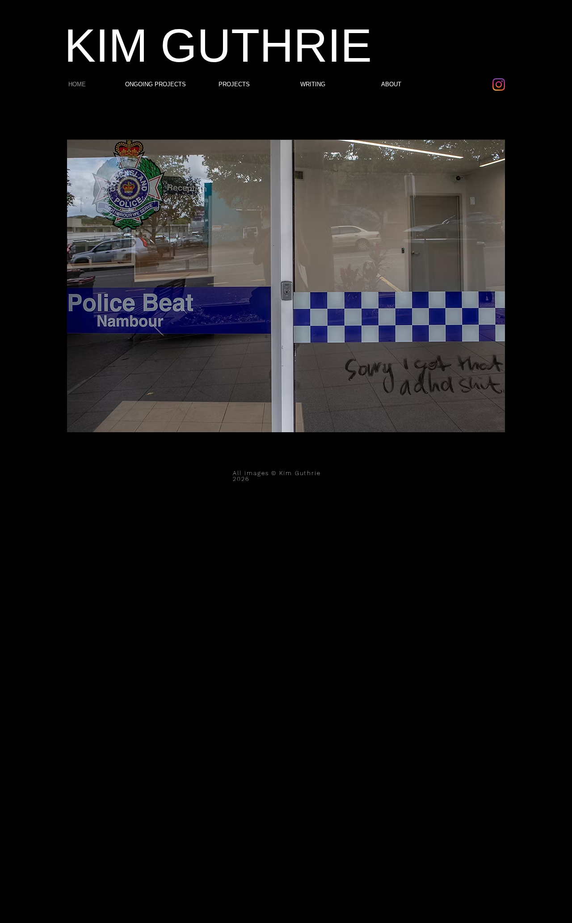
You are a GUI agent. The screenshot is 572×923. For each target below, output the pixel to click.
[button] (286, 285)
